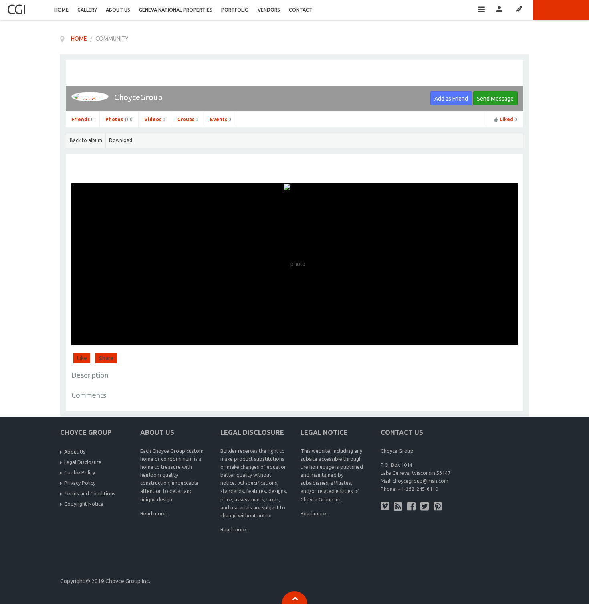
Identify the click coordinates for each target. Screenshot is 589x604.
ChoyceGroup (138, 97)
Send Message (495, 98)
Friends (82, 119)
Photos (119, 119)
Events (220, 119)
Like (82, 358)
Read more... (154, 513)
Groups (187, 119)
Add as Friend (451, 98)
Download (120, 140)
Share (106, 358)
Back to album (86, 140)
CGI (16, 8)
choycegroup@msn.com (420, 481)
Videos (154, 119)
